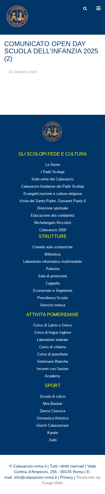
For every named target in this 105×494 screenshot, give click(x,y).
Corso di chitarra (52, 347)
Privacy (66, 477)
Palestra (52, 269)
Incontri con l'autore (52, 369)
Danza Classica (52, 411)
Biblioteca (52, 254)
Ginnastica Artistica (52, 418)
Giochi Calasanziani (52, 425)
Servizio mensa (52, 305)
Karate (52, 433)
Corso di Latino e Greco (52, 325)
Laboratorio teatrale (52, 340)
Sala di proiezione (52, 276)
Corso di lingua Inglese (52, 332)
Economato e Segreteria (52, 290)
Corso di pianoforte (52, 354)
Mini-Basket (52, 404)
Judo (53, 440)
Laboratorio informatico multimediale (52, 261)
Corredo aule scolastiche (52, 247)
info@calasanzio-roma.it (35, 477)
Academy (52, 376)
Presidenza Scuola (52, 298)
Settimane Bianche (52, 361)
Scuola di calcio (53, 396)
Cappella (53, 283)
